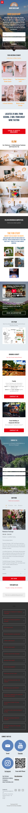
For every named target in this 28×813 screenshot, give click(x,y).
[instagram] (19, 790)
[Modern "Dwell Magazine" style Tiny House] (19, 262)
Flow (16, 386)
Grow (13, 389)
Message (5, 478)
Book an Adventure (14, 313)
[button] (14, 613)
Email (4, 39)
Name (4, 34)
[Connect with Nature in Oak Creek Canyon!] (8, 251)
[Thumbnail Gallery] (14, 158)
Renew (12, 386)
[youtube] (23, 790)
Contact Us (14, 396)
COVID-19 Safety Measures (14, 131)
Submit (14, 44)
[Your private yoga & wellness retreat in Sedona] (19, 251)
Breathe (17, 389)
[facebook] (16, 790)
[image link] (14, 4)
